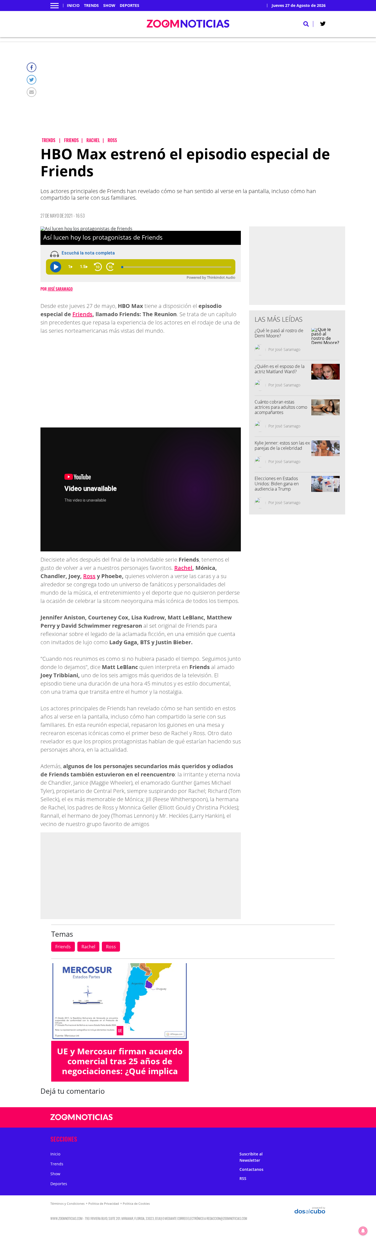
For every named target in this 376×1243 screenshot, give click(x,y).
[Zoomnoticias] (81, 1121)
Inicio (73, 5)
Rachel (183, 568)
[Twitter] (31, 80)
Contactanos (251, 1169)
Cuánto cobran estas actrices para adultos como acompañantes (281, 407)
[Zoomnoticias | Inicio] (319, 1137)
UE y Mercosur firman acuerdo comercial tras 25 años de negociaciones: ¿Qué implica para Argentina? (120, 1066)
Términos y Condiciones (67, 1203)
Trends (91, 5)
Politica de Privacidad (103, 1203)
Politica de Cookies (136, 1203)
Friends (82, 314)
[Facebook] (31, 67)
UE (120, 1031)
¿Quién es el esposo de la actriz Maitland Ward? (279, 369)
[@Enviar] (31, 92)
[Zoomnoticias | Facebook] (262, 1117)
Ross (89, 576)
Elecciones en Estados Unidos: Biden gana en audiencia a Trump (277, 483)
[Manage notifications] (363, 1230)
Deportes (129, 5)
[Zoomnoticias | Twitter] (323, 25)
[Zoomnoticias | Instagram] (283, 1117)
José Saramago (60, 289)
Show (109, 5)
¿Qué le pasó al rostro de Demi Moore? (279, 333)
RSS (242, 1178)
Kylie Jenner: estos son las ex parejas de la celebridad (282, 445)
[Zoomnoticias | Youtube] (294, 1117)
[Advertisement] (192, 93)
